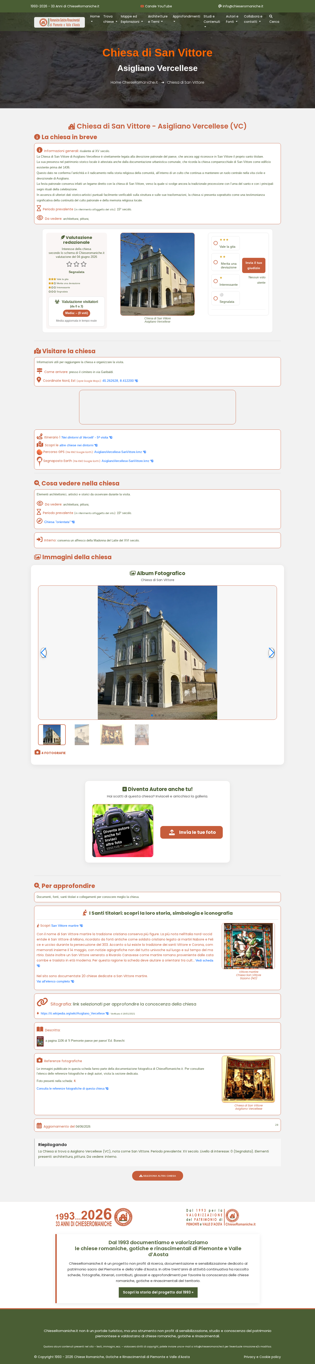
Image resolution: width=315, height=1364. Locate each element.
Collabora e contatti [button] (253, 19)
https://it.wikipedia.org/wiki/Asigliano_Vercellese (73, 1013)
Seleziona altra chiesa (159, 1176)
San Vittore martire (65, 925)
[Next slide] (271, 653)
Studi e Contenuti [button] (212, 19)
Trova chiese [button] (109, 19)
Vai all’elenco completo (54, 981)
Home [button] (95, 16)
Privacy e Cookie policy (262, 1357)
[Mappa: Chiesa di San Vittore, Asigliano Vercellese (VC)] (157, 407)
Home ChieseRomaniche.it (134, 82)
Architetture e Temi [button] (158, 19)
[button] (152, 715)
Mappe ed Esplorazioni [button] (130, 19)
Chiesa (57, 522)
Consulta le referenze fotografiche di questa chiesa (71, 1088)
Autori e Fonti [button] (232, 19)
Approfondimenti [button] (186, 16)
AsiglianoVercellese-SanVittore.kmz (118, 452)
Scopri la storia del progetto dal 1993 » (158, 1292)
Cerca (274, 21)
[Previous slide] (43, 653)
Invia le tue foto (197, 832)
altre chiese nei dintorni (76, 445)
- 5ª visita (85, 437)
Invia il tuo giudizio (254, 265)
